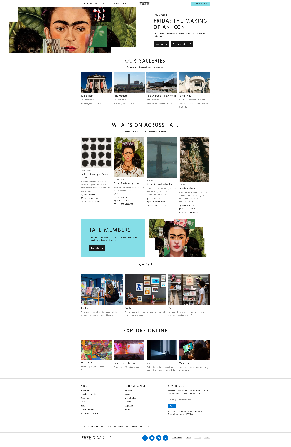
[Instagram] (158, 438)
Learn (114, 4)
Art (104, 4)
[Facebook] (145, 438)
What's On (86, 4)
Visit (97, 4)
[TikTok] (165, 438)
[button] (187, 3)
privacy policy (197, 411)
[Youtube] (152, 438)
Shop (124, 4)
